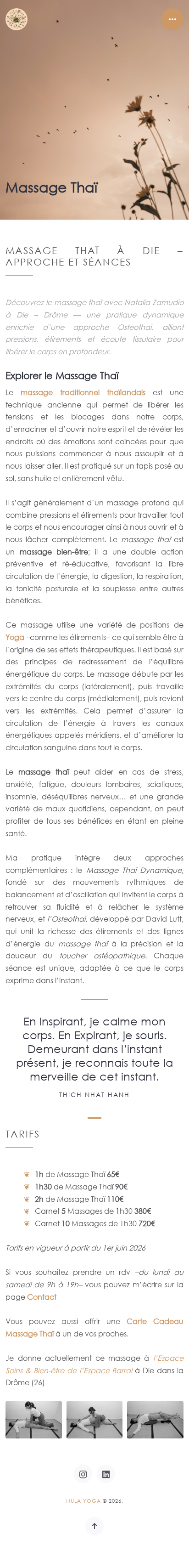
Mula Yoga (83, 1501)
